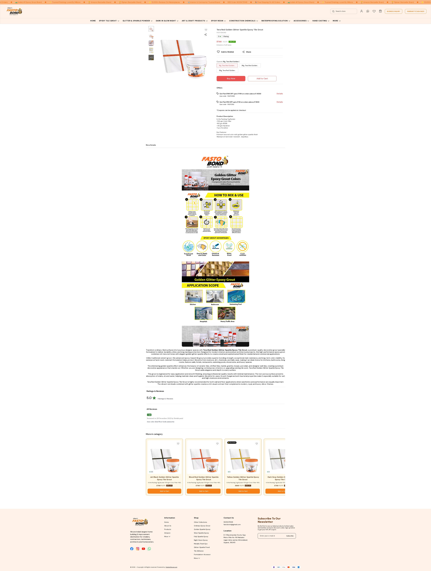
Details (280, 94)
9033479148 (228, 522)
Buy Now (231, 78)
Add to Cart (262, 78)
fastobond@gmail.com (232, 524)
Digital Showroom (171, 567)
